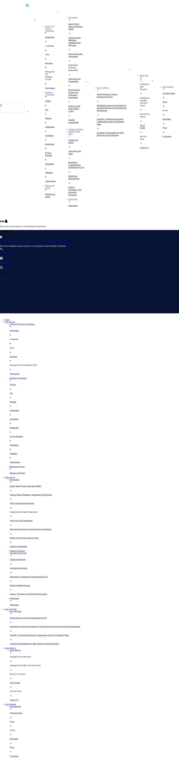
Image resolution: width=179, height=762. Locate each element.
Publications (73, 199)
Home (32, 112)
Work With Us (137, 69)
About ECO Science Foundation (50, 28)
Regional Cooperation (50, 93)
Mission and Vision (50, 187)
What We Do (66, 11)
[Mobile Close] (1, 316)
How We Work (95, 82)
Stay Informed (160, 81)
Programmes (73, 17)
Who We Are (43, 20)
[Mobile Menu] (27, 5)
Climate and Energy (76, 129)
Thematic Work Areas (18, 553)
